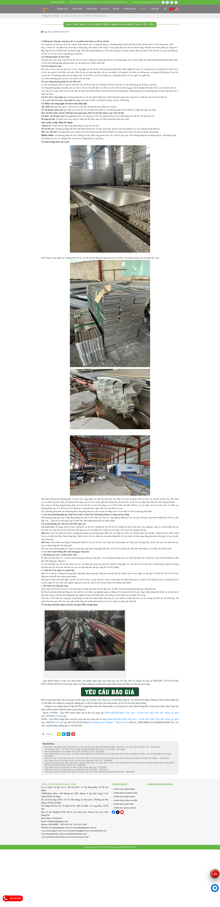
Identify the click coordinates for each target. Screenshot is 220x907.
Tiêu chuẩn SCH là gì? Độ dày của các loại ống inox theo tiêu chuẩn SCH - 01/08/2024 (78, 761)
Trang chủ (62, 9)
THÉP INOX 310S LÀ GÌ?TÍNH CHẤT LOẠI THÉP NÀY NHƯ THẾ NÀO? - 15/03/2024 (76, 770)
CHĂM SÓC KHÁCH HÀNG (124, 808)
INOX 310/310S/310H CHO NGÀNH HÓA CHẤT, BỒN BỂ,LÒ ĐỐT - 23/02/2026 (74, 752)
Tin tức (143, 9)
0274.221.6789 (15, 898)
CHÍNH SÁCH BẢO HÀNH (124, 797)
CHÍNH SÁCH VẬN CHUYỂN (125, 800)
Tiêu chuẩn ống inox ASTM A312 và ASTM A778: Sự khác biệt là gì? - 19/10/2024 (75, 767)
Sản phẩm (92, 9)
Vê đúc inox (142, 712)
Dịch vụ (105, 9)
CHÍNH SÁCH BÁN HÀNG (124, 789)
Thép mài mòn (122, 722)
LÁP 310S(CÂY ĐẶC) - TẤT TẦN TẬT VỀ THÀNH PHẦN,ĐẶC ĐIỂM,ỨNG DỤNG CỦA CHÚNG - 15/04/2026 (84, 749)
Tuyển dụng (129, 9)
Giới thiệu (77, 9)
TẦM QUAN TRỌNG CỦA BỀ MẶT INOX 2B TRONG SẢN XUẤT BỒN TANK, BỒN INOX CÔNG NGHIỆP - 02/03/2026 (89, 772)
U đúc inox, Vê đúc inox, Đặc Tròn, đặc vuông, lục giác (152, 719)
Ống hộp (119, 712)
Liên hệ (155, 9)
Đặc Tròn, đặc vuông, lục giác (164, 712)
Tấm (106, 712)
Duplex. (110, 722)
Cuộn (111, 712)
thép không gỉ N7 (96, 722)
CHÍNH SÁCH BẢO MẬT (123, 804)
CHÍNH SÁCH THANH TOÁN (125, 793)
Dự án (116, 9)
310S (56, 716)
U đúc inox (129, 712)
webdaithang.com (127, 847)
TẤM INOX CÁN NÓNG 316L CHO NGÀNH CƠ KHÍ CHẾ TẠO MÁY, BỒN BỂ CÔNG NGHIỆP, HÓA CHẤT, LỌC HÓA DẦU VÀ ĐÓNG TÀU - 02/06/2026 (102, 747)
